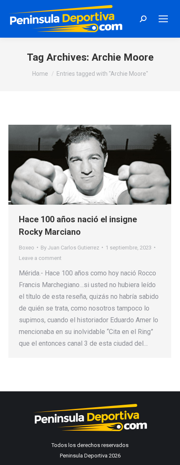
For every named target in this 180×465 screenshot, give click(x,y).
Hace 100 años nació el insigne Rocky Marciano (78, 225)
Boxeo (26, 247)
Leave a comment (40, 258)
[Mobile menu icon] (163, 18)
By (70, 247)
